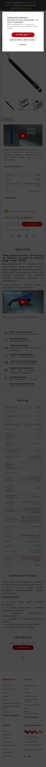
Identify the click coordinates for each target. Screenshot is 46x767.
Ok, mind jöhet (22, 35)
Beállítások (23, 44)
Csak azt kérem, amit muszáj (22, 40)
